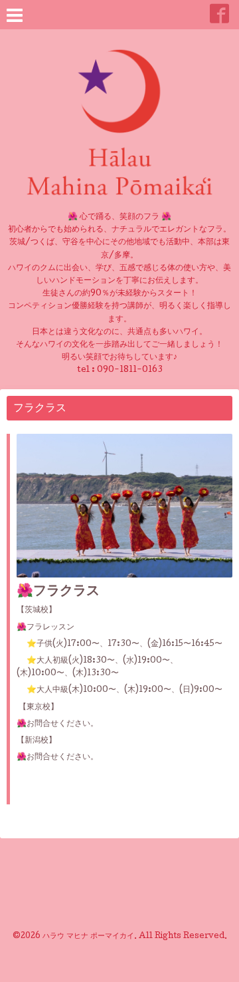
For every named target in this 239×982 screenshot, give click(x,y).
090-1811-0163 (130, 370)
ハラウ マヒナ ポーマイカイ (88, 937)
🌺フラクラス (58, 592)
